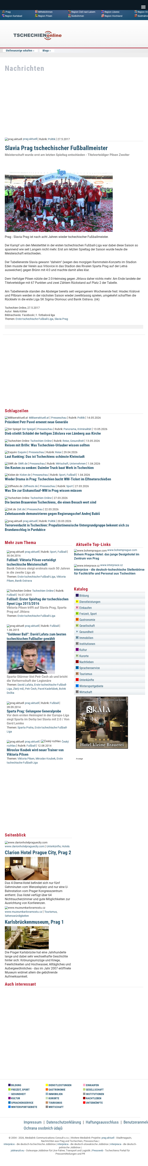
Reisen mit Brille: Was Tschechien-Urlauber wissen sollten (47, 445)
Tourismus (50, 911)
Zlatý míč (18, 688)
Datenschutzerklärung (63, 1122)
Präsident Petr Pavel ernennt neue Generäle (36, 422)
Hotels (66, 846)
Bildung (84, 595)
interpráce (9, 1144)
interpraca (115, 1144)
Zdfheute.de (30, 486)
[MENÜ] (143, 4)
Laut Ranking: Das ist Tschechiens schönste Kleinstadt (45, 456)
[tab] (109, 595)
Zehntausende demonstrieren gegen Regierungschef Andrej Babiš (52, 513)
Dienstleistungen (89, 602)
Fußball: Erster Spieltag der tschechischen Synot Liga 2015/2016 (37, 601)
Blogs (46, 50)
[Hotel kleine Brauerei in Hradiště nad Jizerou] (102, 747)
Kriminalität (84, 429)
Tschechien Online (41, 441)
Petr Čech (31, 688)
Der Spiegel (28, 429)
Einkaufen (85, 608)
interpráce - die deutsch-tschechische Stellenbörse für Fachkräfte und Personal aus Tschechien (109, 571)
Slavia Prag (61, 319)
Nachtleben (86, 662)
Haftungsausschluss (102, 1122)
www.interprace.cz (111, 565)
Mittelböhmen (45, 12)
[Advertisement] (114, 51)
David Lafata (25, 684)
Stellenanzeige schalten (19, 50)
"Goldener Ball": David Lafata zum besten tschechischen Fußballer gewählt (36, 636)
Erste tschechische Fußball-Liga (34, 319)
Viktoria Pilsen (26, 758)
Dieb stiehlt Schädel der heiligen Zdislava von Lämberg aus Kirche (53, 433)
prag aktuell (30, 139)
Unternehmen (78, 463)
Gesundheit (77, 441)
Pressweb (97, 1150)
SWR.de (22, 463)
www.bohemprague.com (122, 550)
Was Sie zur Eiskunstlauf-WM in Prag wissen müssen (43, 490)
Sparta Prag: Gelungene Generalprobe (34, 711)
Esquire (22, 452)
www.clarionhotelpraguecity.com (24, 846)
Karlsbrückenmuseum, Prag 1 (34, 922)
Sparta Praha (26, 727)
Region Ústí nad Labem (83, 12)
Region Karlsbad (13, 15)
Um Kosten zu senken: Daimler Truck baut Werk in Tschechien (49, 468)
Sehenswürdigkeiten (17, 916)
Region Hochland (113, 15)
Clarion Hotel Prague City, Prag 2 (38, 852)
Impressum (33, 1122)
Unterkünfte (53, 846)
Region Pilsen (45, 15)
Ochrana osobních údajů (43, 1128)
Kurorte (84, 656)
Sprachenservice (89, 668)
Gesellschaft (87, 626)
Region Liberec (111, 12)
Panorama (70, 429)
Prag (8, 12)
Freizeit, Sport (88, 614)
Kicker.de (25, 475)
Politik (51, 139)
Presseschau (58, 417)
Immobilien (86, 638)
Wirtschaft (62, 463)
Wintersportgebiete (91, 686)
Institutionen (87, 644)
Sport (62, 475)
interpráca (62, 1144)
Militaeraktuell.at (39, 417)
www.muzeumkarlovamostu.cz (23, 911)
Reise (66, 441)
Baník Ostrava (23, 580)
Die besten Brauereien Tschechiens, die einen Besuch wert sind (50, 502)
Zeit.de (21, 509)
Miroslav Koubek (46, 758)
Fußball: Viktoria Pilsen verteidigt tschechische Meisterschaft (31, 562)
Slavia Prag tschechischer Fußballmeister (56, 148)
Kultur (83, 650)
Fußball (71, 475)
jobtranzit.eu (17, 1150)
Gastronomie (87, 620)
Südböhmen (77, 15)
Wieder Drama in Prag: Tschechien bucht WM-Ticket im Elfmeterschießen (58, 479)
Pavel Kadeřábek (48, 688)
